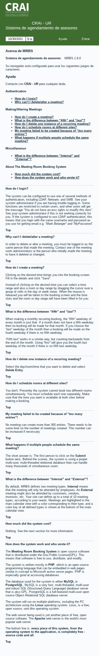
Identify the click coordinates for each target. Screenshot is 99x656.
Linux (39, 605)
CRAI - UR (31, 84)
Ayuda (62, 39)
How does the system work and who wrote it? (47, 177)
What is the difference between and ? (50, 120)
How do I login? (26, 98)
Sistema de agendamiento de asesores (41, 28)
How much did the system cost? (38, 174)
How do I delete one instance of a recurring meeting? (52, 124)
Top (8, 230)
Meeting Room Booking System (34, 551)
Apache (40, 618)
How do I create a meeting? (34, 117)
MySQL (69, 581)
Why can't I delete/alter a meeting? (39, 102)
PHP (51, 564)
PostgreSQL (14, 585)
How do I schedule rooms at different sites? (46, 127)
